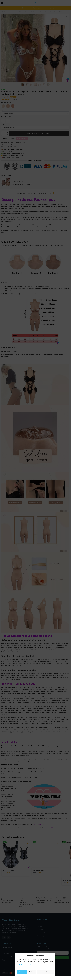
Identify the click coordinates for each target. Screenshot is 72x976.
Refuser (31, 972)
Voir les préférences (45, 972)
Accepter (22, 972)
